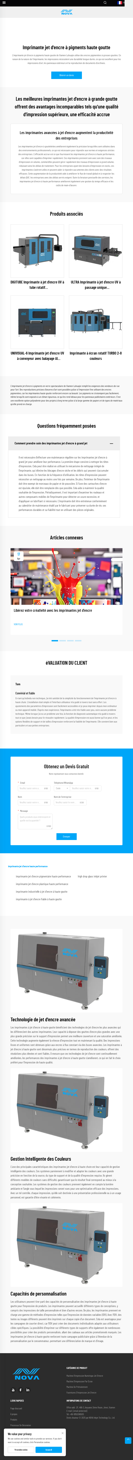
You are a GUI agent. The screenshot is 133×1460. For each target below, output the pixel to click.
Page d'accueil (16, 1408)
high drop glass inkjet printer (92, 876)
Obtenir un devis (66, 75)
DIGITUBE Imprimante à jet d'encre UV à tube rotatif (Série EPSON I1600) (37, 285)
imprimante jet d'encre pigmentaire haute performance (43, 876)
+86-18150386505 (77, 1414)
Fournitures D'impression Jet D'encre (81, 1393)
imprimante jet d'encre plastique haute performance (42, 884)
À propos (13, 1414)
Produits (13, 1420)
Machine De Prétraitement (77, 1387)
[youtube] (13, 1390)
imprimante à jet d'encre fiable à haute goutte (39, 899)
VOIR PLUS (18, 624)
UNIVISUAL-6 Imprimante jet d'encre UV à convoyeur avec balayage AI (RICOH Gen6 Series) (37, 356)
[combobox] (62, 788)
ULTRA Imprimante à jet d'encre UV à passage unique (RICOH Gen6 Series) (96, 285)
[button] (55, 640)
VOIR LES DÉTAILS (37, 251)
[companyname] (66, 12)
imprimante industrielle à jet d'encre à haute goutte (41, 891)
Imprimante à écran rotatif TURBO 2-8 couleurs (96, 356)
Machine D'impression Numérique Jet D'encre (84, 1376)
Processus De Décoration (20, 1425)
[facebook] (20, 1390)
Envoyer (66, 836)
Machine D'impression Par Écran (79, 1381)
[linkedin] (28, 1390)
